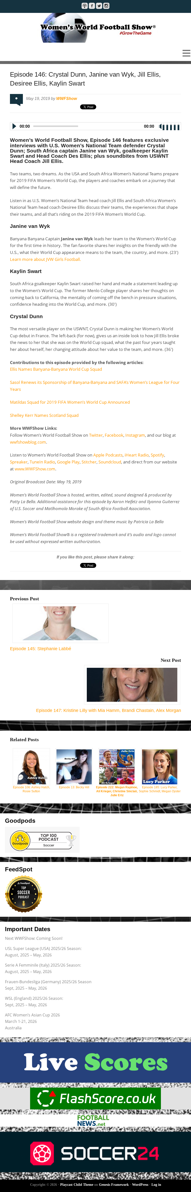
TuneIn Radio (42, 462)
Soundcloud (109, 462)
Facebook (114, 435)
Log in (156, 1185)
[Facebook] (92, 6)
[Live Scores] (95, 1062)
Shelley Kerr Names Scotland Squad (44, 415)
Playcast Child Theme (76, 1185)
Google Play (68, 462)
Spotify (157, 455)
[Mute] (160, 126)
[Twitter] (99, 6)
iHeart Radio (137, 455)
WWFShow (66, 98)
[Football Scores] (95, 1098)
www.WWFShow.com (35, 469)
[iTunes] (85, 6)
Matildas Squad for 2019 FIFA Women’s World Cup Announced (70, 402)
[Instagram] (106, 6)
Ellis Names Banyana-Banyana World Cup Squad (56, 369)
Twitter (96, 435)
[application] (95, 125)
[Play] (14, 126)
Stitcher (89, 462)
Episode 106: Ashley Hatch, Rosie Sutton (31, 789)
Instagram (135, 435)
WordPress (140, 1185)
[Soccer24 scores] (95, 1152)
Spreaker (19, 462)
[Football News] (95, 1120)
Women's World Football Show (95, 28)
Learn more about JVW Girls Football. (45, 259)
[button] (95, 53)
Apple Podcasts (108, 455)
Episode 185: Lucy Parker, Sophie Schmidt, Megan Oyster (160, 789)
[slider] (171, 125)
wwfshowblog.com (28, 442)
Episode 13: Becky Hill (74, 787)
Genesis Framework (114, 1185)
